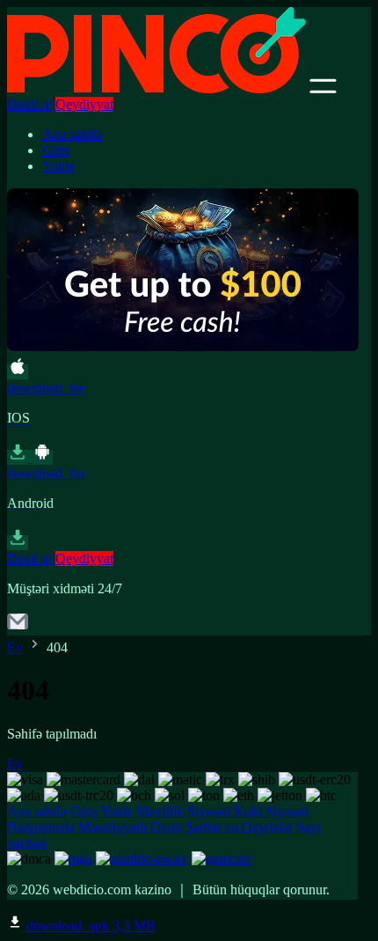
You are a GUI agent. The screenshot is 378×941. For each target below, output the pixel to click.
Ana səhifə (72, 134)
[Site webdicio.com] (156, 88)
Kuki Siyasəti (271, 811)
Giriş (55, 150)
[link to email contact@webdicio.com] (17, 627)
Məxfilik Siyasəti (183, 811)
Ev (15, 647)
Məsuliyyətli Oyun (130, 827)
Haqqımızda (41, 827)
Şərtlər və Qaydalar (239, 827)
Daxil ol (29, 104)
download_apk (89, 925)
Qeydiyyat (84, 104)
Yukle (58, 165)
